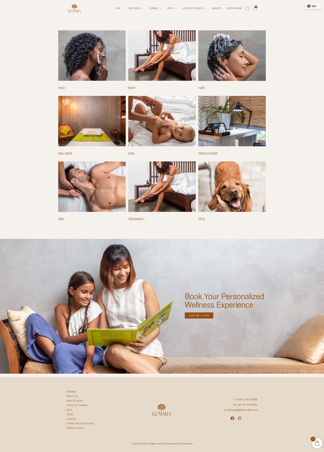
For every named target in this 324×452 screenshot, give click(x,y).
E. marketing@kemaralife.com (240, 410)
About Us (72, 396)
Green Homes (208, 153)
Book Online (234, 8)
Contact (72, 419)
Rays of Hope (75, 401)
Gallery (216, 8)
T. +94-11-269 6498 (245, 399)
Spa (118, 8)
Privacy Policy (75, 428)
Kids (131, 153)
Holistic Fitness (192, 8)
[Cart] (255, 8)
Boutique (134, 8)
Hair (201, 88)
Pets (201, 219)
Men (61, 219)
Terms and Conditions (80, 424)
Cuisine (153, 8)
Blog (69, 410)
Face (61, 88)
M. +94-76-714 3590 (245, 405)
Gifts (170, 8)
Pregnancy (136, 219)
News (70, 414)
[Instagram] (239, 418)
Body (132, 88)
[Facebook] (232, 418)
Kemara (71, 392)
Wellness (65, 153)
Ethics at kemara (77, 405)
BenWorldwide (186, 444)
